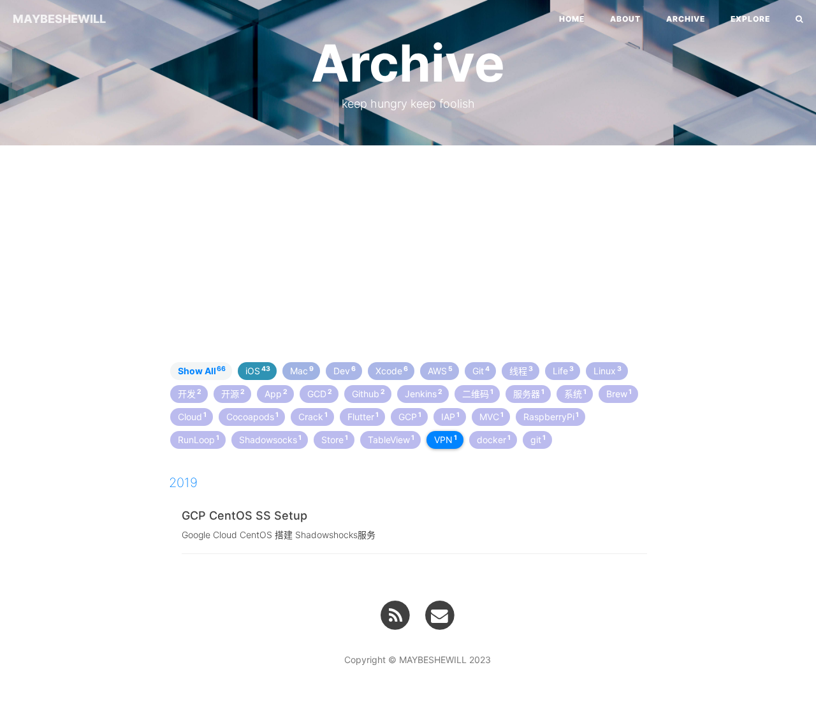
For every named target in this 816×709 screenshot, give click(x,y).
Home (572, 19)
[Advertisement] (408, 247)
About (625, 19)
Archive (685, 19)
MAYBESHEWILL (59, 19)
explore (750, 19)
